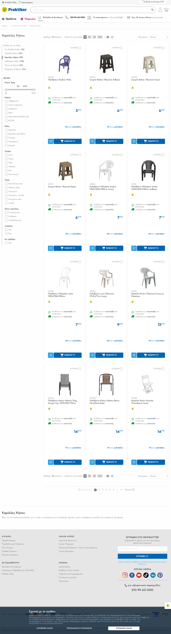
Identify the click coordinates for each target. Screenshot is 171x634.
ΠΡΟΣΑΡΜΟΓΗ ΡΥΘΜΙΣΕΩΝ (79, 628)
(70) (13, 53)
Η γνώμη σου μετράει (68, 578)
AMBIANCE (13, 101)
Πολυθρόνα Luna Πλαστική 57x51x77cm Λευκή (102, 295)
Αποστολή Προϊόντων (68, 541)
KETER (11, 121)
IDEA (10, 113)
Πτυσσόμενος (14, 213)
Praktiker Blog (10, 2)
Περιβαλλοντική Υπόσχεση (13, 544)
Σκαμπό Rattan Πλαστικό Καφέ (62, 187)
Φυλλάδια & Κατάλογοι (11, 567)
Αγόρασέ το (69, 141)
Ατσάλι (11, 203)
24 (89, 37)
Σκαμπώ (11, 146)
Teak (10, 163)
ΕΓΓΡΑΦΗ (141, 556)
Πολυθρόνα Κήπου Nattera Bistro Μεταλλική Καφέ (104, 402)
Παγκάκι (11, 138)
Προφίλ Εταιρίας (9, 541)
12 (85, 37)
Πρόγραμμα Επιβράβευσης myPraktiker (18, 570)
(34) (15, 69)
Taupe (10, 159)
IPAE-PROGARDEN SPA (18, 117)
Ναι (9, 230)
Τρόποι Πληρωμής (66, 544)
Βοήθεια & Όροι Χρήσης (69, 570)
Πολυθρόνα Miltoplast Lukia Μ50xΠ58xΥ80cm (60, 295)
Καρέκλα (12, 130)
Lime (10, 155)
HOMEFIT (12, 109)
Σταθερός (12, 216)
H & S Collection (15, 105)
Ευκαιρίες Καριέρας (10, 555)
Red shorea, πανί (15, 184)
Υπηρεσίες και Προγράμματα (71, 574)
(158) (14, 61)
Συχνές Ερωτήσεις (66, 551)
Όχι (10, 234)
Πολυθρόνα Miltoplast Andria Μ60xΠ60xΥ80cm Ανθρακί (144, 188)
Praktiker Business (9, 551)
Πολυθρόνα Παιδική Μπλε (59, 80)
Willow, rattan (14, 188)
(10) (14, 65)
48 (94, 37)
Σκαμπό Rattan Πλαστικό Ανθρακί (105, 80)
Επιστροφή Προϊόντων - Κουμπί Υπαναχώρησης (78, 548)
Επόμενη (128, 490)
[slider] (6, 89)
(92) (14, 57)
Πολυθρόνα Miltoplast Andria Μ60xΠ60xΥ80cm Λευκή (103, 188)
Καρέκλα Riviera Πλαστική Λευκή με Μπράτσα (147, 295)
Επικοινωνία (63, 581)
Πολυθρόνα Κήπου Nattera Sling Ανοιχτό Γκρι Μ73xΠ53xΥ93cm (62, 402)
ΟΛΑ (100, 37)
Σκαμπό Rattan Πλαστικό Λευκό (145, 80)
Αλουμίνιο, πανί (14, 199)
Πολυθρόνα (13, 142)
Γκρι (10, 171)
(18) (14, 50)
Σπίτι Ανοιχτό (7, 548)
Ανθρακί (11, 167)
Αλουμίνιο (12, 192)
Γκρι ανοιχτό (13, 174)
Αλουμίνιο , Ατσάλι (16, 195)
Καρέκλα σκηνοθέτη (16, 134)
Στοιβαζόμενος (14, 220)
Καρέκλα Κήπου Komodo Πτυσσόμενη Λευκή (142, 402)
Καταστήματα (64, 567)
